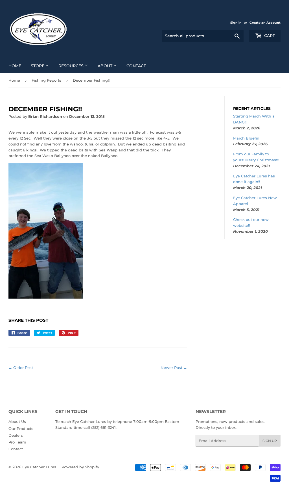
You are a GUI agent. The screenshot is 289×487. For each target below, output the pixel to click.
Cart (269, 35)
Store (38, 65)
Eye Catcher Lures (39, 467)
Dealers (15, 435)
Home (14, 65)
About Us (17, 421)
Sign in (236, 23)
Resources (71, 65)
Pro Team (17, 442)
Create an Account (265, 23)
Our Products (20, 428)
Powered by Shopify (80, 467)
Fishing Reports (46, 80)
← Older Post (20, 367)
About (105, 65)
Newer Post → (174, 367)
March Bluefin (246, 138)
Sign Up (269, 441)
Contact (136, 65)
